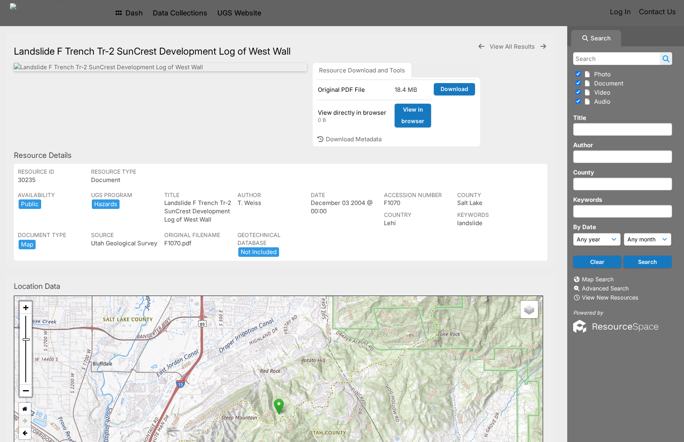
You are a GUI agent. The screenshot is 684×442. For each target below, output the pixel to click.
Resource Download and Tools (362, 70)
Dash (133, 13)
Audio (600, 101)
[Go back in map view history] (25, 433)
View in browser (412, 115)
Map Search (598, 279)
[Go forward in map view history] (25, 421)
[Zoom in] (26, 308)
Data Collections (180, 13)
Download (454, 88)
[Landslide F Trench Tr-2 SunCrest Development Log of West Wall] (160, 67)
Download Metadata (353, 139)
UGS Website (239, 13)
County (583, 172)
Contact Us (657, 12)
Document (607, 83)
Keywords (587, 199)
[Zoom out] (26, 390)
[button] (279, 406)
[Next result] (543, 46)
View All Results (513, 46)
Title (579, 117)
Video (600, 92)
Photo (601, 74)
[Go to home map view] (25, 409)
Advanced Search (605, 288)
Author (583, 145)
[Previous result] (481, 46)
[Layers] (529, 309)
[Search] (666, 58)
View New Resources (610, 297)
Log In (620, 12)
